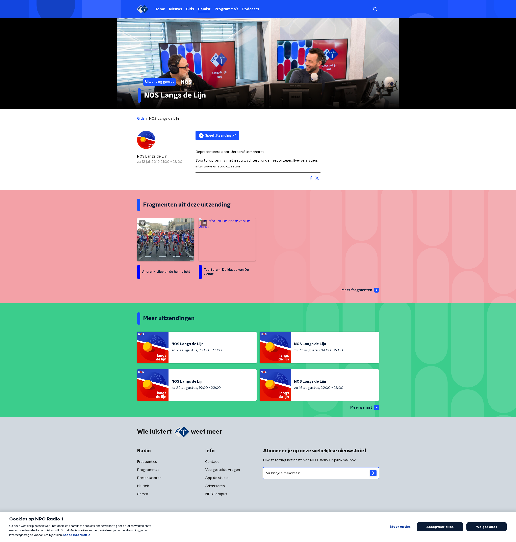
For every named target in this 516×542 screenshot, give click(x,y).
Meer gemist (361, 407)
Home (160, 9)
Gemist (204, 9)
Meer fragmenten (356, 290)
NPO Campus (216, 494)
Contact (212, 462)
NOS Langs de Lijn (152, 156)
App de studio (217, 478)
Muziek (143, 486)
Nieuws (175, 9)
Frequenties (147, 462)
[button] (375, 9)
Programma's (226, 9)
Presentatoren (149, 478)
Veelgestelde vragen (222, 470)
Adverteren (215, 486)
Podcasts (250, 9)
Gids (190, 9)
